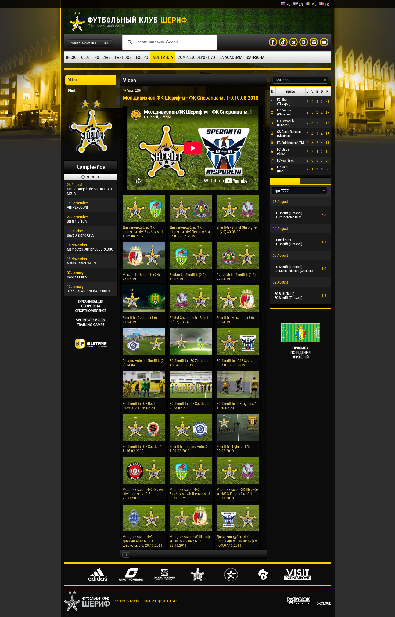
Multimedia (163, 57)
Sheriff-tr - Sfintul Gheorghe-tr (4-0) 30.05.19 (237, 229)
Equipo (142, 57)
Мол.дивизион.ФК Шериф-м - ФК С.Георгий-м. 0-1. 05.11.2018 (237, 493)
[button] (325, 80)
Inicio (71, 57)
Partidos (123, 57)
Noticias (102, 57)
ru (288, 4)
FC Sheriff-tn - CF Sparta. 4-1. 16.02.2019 (142, 448)
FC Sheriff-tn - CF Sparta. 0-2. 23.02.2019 (189, 405)
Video (72, 79)
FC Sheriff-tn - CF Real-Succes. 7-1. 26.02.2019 (141, 405)
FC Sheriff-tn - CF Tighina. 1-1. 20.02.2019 (237, 405)
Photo (72, 90)
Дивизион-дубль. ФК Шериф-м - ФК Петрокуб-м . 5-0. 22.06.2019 (190, 231)
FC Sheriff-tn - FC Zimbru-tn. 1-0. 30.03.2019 (190, 362)
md (314, 4)
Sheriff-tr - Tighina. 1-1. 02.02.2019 (233, 448)
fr (327, 4)
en (301, 4)
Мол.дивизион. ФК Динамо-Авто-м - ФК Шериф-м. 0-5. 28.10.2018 (142, 541)
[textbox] (297, 80)
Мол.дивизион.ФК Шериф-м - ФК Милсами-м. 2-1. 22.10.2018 (190, 541)
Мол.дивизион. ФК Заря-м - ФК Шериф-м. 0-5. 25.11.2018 (143, 493)
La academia (231, 57)
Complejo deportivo (196, 57)
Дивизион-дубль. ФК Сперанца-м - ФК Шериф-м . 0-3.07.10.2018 (237, 541)
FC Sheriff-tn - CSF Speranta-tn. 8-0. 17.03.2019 (237, 362)
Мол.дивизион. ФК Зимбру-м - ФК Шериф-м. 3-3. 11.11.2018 (190, 493)
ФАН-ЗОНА (255, 57)
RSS (106, 43)
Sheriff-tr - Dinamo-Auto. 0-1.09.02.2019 (189, 448)
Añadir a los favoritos (83, 43)
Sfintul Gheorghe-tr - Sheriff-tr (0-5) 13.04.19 (190, 319)
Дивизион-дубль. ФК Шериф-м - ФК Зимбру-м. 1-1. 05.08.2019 (143, 231)
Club (85, 57)
